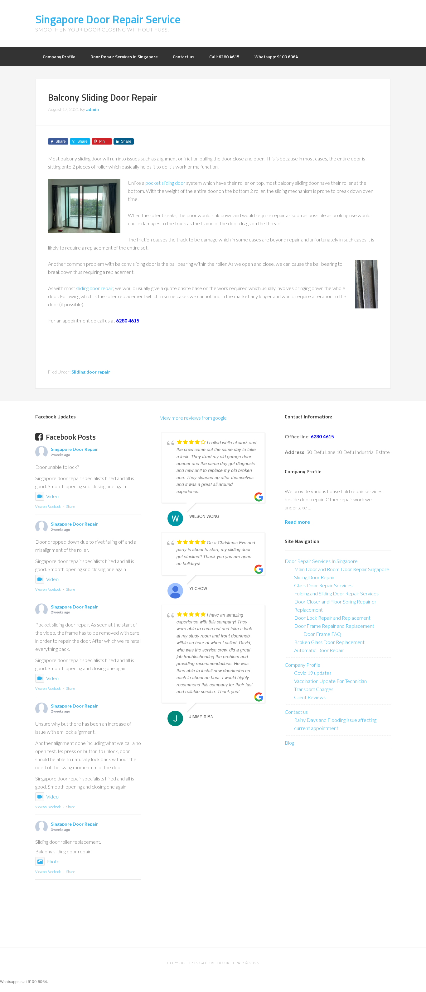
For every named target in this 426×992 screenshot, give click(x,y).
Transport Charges (313, 689)
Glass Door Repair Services (323, 585)
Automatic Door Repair (319, 650)
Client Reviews (310, 697)
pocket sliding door (165, 183)
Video (52, 496)
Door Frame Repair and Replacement (334, 626)
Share (70, 506)
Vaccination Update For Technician (330, 681)
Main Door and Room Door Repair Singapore (341, 569)
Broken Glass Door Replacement (329, 642)
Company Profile (302, 665)
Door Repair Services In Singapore (321, 561)
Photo (53, 861)
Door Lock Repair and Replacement (332, 618)
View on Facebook (48, 506)
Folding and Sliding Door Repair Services (336, 593)
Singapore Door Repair (74, 449)
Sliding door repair (90, 371)
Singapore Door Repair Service (107, 19)
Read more (297, 522)
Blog (289, 743)
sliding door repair (94, 288)
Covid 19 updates (313, 673)
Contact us (296, 712)
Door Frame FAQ (322, 634)
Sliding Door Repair (314, 577)
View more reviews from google (193, 418)
